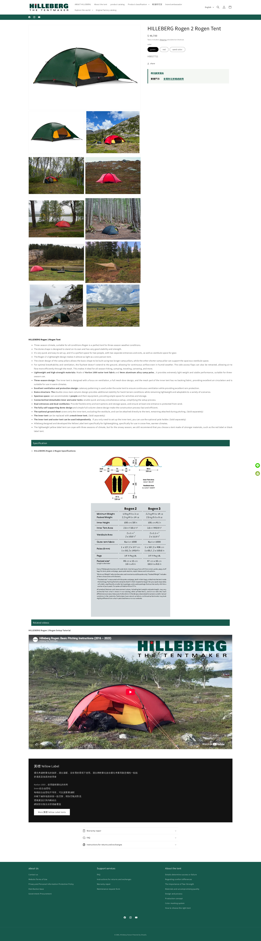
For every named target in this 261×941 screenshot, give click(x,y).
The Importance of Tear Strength (179, 884)
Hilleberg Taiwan (126, 935)
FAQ (98, 874)
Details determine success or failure (181, 874)
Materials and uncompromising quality (182, 889)
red (164, 49)
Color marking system (174, 903)
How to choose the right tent (178, 908)
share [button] (152, 63)
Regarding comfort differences (178, 879)
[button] (138, 4)
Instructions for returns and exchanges (114, 879)
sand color (177, 49)
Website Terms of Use (38, 879)
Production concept (174, 898)
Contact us (33, 874)
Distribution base (36, 889)
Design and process (173, 893)
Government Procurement (40, 893)
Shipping (163, 40)
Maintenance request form (108, 889)
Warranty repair (104, 884)
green (153, 49)
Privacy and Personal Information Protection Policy (51, 884)
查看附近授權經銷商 (174, 78)
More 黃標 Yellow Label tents (52, 812)
